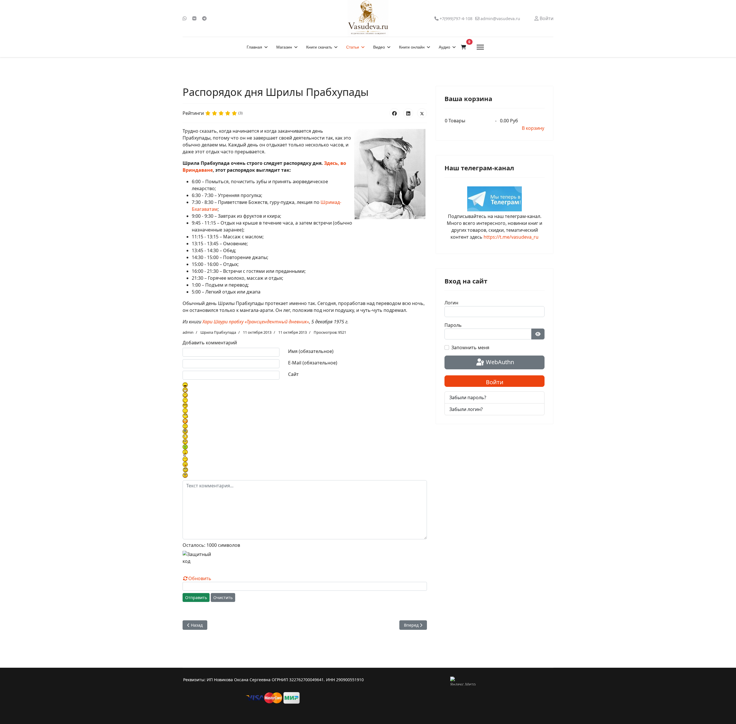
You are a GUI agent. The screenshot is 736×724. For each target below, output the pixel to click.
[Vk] (194, 18)
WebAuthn (499, 362)
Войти (494, 382)
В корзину (533, 128)
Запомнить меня (470, 347)
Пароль (453, 325)
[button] (463, 47)
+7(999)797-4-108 (456, 18)
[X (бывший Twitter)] (422, 113)
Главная (254, 47)
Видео (379, 47)
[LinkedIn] (408, 113)
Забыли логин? (466, 409)
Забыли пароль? (467, 397)
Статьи (352, 47)
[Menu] (480, 47)
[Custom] (204, 18)
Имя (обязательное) (311, 351)
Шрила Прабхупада (218, 332)
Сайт (293, 374)
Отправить (196, 597)
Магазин (284, 47)
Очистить (223, 597)
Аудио (444, 47)
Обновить (199, 578)
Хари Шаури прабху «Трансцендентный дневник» (255, 321)
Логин (451, 303)
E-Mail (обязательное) (312, 363)
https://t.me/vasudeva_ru (511, 237)
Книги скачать (319, 47)
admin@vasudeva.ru (500, 18)
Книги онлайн (412, 47)
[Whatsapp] (185, 18)
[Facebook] (394, 113)
